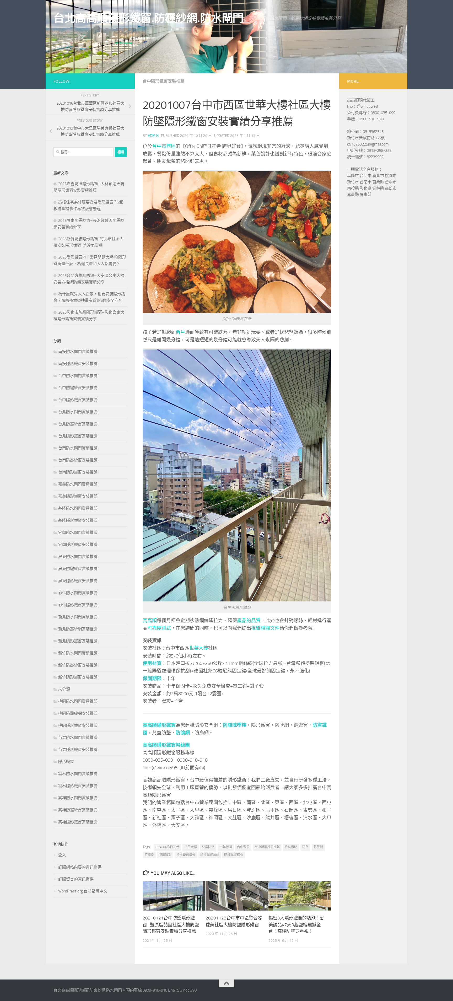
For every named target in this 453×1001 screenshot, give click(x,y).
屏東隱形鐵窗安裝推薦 (78, 580)
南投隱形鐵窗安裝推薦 (78, 363)
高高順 (150, 620)
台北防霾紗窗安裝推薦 (78, 424)
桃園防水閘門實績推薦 (78, 701)
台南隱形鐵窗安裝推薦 (78, 472)
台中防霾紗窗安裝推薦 (78, 387)
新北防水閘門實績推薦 (78, 617)
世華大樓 (198, 648)
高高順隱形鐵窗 (159, 725)
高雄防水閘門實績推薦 (78, 797)
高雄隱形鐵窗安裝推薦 (78, 822)
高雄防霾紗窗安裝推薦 (78, 810)
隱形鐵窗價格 (185, 855)
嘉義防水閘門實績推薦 (78, 484)
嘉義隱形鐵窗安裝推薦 (78, 496)
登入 (62, 855)
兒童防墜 (208, 847)
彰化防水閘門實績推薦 (78, 592)
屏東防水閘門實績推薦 (78, 556)
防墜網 (318, 847)
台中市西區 (164, 146)
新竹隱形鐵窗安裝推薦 (78, 677)
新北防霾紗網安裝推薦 (78, 629)
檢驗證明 (291, 847)
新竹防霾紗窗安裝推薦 (78, 665)
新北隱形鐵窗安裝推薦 (78, 641)
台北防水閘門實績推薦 (78, 412)
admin (153, 135)
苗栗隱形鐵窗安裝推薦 (78, 749)
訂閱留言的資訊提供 (76, 879)
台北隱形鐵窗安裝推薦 (78, 436)
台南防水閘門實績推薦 (78, 448)
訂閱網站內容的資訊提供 (79, 867)
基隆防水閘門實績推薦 (78, 508)
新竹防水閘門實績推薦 (78, 653)
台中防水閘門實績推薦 (78, 375)
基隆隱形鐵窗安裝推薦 (78, 520)
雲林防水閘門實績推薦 (78, 773)
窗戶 (180, 332)
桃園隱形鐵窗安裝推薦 (78, 725)
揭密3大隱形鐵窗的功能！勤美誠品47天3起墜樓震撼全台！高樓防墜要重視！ (296, 924)
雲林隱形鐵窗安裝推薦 (78, 785)
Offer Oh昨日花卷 (167, 847)
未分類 (64, 689)
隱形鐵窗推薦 (233, 855)
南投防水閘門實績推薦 (78, 351)
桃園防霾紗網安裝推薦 (78, 713)
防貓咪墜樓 (234, 725)
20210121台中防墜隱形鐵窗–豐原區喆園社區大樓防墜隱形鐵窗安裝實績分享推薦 (171, 924)
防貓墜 (149, 855)
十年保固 (225, 847)
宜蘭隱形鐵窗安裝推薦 (78, 544)
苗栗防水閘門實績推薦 (78, 737)
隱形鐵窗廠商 (209, 855)
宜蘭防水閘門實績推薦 (78, 532)
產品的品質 (249, 620)
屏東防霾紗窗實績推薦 (78, 568)
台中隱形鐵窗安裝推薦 (164, 81)
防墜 (305, 847)
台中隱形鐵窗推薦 (267, 847)
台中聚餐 (243, 847)
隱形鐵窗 (165, 855)
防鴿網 (183, 733)
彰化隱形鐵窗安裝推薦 (78, 604)
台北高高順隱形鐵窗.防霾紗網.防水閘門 (148, 18)
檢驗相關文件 (265, 628)
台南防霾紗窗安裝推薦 (78, 460)
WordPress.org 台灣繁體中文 (82, 891)
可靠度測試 (159, 628)
